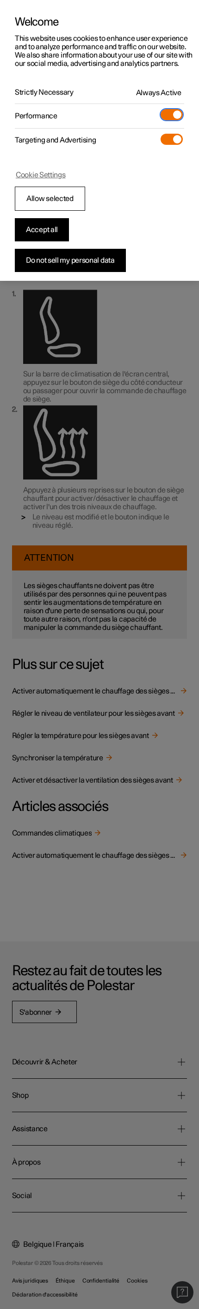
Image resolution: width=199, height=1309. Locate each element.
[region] (99, 140)
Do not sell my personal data (70, 260)
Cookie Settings (41, 175)
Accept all (42, 229)
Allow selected (50, 198)
